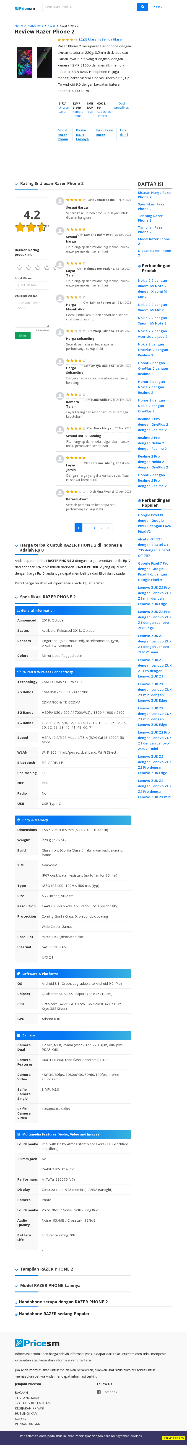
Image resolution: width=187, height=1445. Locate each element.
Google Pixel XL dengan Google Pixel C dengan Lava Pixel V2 (154, 523)
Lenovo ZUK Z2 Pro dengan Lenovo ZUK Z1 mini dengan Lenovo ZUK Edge (154, 595)
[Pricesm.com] (25, 8)
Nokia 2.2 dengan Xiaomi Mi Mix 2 (152, 307)
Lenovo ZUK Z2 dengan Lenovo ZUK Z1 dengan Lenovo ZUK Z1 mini (154, 643)
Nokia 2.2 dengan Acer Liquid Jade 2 (152, 334)
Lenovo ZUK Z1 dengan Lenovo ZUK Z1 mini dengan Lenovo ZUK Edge (154, 692)
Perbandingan (27, 1424)
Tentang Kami (27, 1398)
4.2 (88, 39)
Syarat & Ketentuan (32, 1403)
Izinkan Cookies (174, 1438)
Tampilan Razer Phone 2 (151, 229)
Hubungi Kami (27, 1413)
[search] (142, 7)
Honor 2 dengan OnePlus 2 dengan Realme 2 (153, 368)
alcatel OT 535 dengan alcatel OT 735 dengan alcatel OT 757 (154, 547)
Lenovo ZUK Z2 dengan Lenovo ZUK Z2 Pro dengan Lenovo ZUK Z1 (154, 667)
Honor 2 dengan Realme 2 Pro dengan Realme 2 (152, 480)
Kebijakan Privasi (29, 1408)
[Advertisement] (154, 108)
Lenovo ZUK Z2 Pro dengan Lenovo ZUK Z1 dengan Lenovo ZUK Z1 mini (154, 740)
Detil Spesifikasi (122, 105)
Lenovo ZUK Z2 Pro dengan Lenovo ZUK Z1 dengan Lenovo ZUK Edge (154, 619)
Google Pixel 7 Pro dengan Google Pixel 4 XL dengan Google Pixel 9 (153, 571)
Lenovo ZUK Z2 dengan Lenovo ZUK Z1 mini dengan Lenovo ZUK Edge (154, 716)
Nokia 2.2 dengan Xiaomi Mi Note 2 (152, 320)
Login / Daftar (157, 7)
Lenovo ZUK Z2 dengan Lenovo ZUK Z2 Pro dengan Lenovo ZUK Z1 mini (154, 788)
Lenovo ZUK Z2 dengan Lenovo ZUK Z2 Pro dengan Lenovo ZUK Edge (154, 764)
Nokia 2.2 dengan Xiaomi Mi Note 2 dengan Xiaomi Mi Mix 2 (153, 288)
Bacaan (21, 1392)
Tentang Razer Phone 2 (150, 218)
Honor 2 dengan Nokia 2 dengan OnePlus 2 (151, 405)
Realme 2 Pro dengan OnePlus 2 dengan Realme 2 (153, 424)
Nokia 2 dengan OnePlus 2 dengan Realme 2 (153, 349)
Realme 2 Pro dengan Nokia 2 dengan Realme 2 (152, 443)
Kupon (20, 1419)
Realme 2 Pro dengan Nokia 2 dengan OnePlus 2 (153, 461)
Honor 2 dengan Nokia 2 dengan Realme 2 (151, 387)
